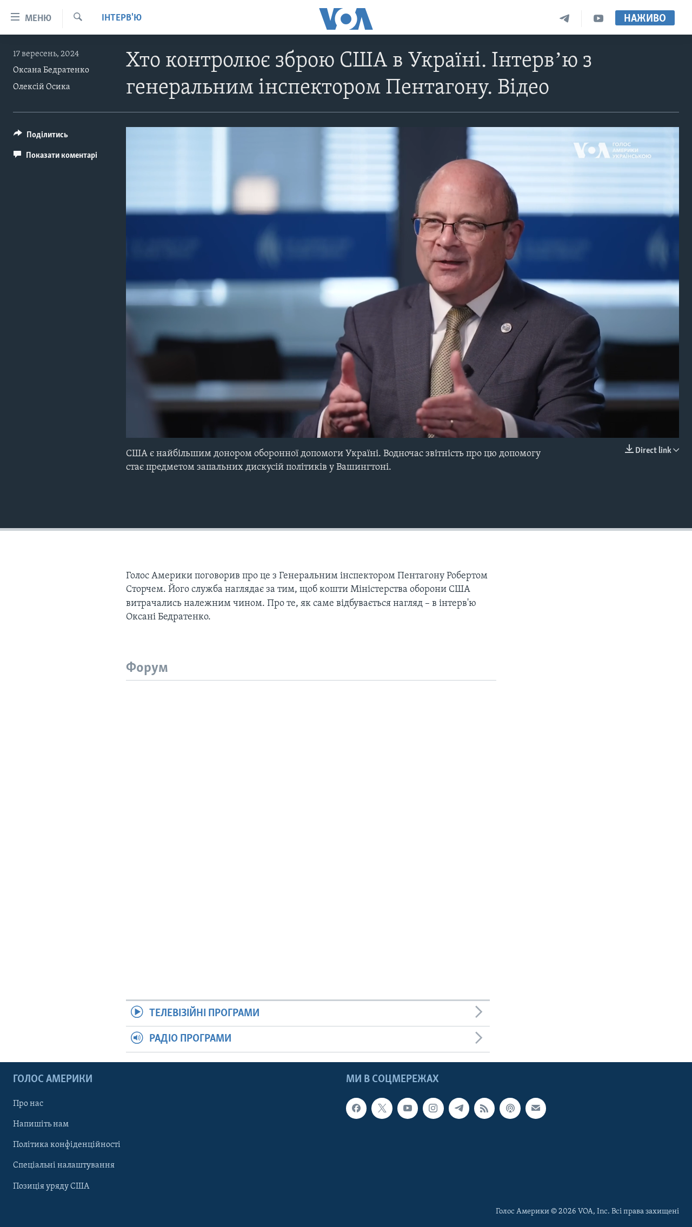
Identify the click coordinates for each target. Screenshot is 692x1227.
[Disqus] (311, 816)
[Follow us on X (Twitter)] (381, 1108)
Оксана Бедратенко (51, 70)
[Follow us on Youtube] (407, 1108)
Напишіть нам (41, 1124)
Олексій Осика (41, 87)
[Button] (41, 137)
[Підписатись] (535, 1108)
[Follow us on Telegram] (459, 1108)
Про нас (28, 1103)
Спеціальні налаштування (64, 1165)
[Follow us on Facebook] (356, 1108)
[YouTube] (598, 18)
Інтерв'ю (122, 18)
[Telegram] (565, 18)
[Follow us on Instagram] (433, 1108)
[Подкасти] (510, 1108)
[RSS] (484, 1108)
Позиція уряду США (51, 1186)
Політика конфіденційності (67, 1145)
